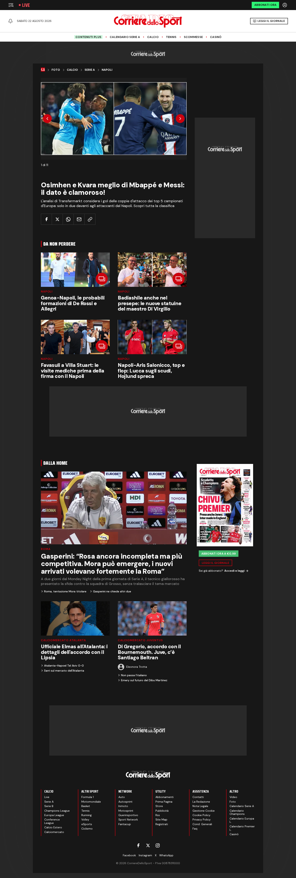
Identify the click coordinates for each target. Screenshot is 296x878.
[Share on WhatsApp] (68, 219)
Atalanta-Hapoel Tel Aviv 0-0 (64, 665)
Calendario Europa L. (242, 820)
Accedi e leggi (234, 570)
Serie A (90, 70)
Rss (157, 815)
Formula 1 (87, 797)
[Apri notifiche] (10, 21)
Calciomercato (54, 832)
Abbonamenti (164, 797)
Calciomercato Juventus (140, 640)
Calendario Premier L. (242, 828)
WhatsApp (166, 855)
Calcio (153, 37)
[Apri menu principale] (11, 5)
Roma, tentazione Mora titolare (65, 591)
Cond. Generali (202, 824)
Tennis (171, 37)
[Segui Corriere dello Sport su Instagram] (157, 845)
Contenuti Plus (88, 37)
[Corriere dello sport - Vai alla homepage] (148, 21)
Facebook (129, 855)
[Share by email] (79, 219)
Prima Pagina (163, 801)
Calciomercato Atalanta (63, 640)
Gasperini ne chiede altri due (112, 591)
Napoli (107, 70)
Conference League (52, 821)
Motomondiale (91, 801)
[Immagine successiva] (180, 118)
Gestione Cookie (204, 810)
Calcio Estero (53, 827)
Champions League (57, 810)
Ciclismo (87, 828)
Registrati (161, 824)
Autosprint (125, 801)
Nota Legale (200, 806)
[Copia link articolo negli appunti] (90, 219)
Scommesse (193, 37)
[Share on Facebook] (46, 219)
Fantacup (124, 824)
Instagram (145, 855)
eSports (86, 824)
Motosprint (125, 810)
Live (26, 5)
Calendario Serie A (125, 37)
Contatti (198, 797)
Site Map (161, 819)
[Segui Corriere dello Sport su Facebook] (138, 845)
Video (233, 797)
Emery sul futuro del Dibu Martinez (144, 680)
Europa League (54, 815)
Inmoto (123, 806)
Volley (85, 819)
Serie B (48, 806)
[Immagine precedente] (47, 118)
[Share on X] (57, 219)
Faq (195, 828)
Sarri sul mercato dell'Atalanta (64, 670)
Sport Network (128, 819)
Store (159, 806)
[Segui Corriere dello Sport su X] (148, 845)
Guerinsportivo (128, 815)
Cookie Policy (201, 815)
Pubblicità (162, 810)
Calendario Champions (237, 812)
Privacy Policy (202, 819)
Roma (45, 549)
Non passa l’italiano (134, 675)
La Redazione (201, 801)
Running (86, 815)
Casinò (216, 37)
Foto (56, 70)
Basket (85, 806)
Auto (121, 797)
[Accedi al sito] (285, 5)
